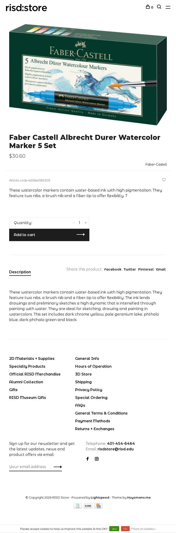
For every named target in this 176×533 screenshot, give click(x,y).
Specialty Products (27, 366)
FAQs (80, 405)
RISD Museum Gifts (27, 397)
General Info (87, 358)
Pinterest (146, 269)
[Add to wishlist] (164, 180)
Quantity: (23, 223)
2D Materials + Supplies (32, 358)
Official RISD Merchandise (34, 374)
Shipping (83, 382)
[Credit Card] (98, 507)
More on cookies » (144, 528)
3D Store (83, 374)
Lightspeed (100, 497)
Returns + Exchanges (94, 429)
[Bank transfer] (88, 507)
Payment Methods (92, 421)
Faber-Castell (156, 164)
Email (161, 269)
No (125, 528)
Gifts (13, 390)
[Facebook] (87, 459)
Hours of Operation (93, 366)
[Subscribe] (56, 467)
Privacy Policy (88, 390)
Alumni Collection (26, 382)
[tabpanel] (88, 74)
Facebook (112, 269)
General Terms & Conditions (101, 413)
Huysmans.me (139, 497)
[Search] (159, 7)
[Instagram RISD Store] (97, 459)
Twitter (130, 269)
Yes (114, 528)
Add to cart (24, 235)
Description (20, 272)
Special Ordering (91, 397)
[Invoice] (78, 507)
